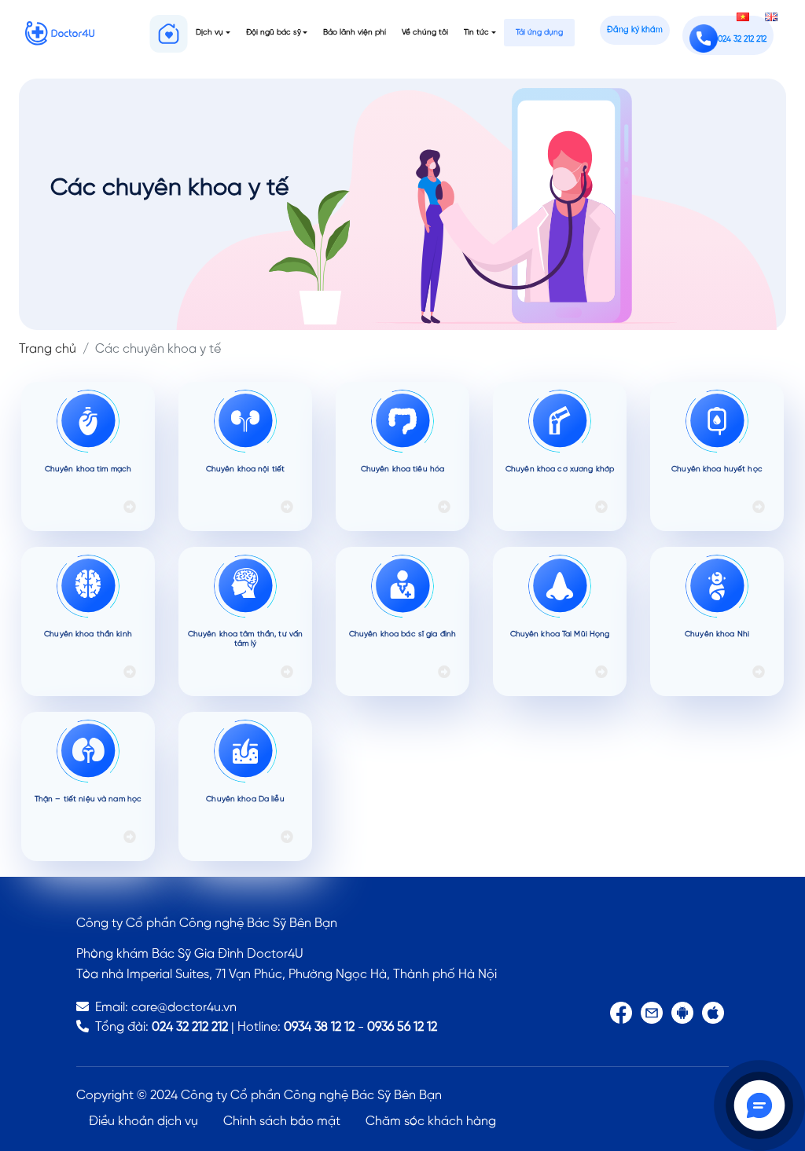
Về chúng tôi (425, 32)
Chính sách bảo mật (281, 1121)
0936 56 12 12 (402, 1027)
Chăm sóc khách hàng (431, 1121)
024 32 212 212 (190, 1027)
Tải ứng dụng (539, 32)
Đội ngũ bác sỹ (273, 32)
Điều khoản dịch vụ (143, 1121)
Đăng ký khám (635, 30)
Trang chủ (47, 349)
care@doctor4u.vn (184, 1007)
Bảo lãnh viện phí (354, 32)
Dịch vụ (209, 32)
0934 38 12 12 (319, 1027)
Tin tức (476, 32)
